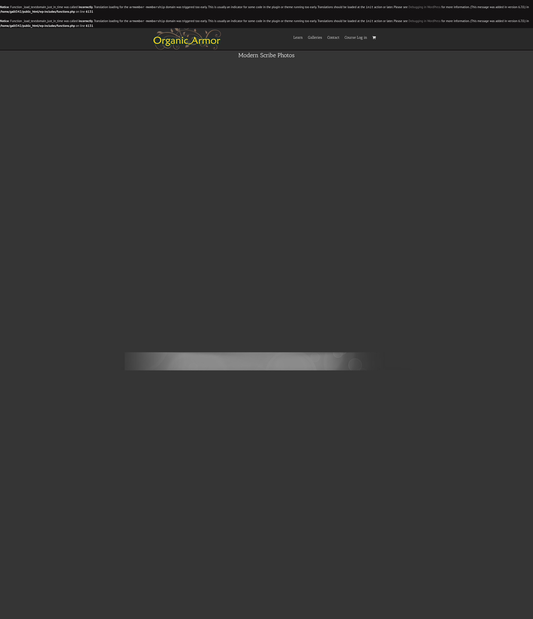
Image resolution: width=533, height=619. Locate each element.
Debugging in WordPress (424, 7)
